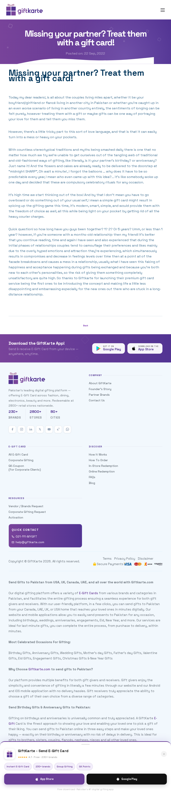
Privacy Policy (124, 559)
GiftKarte (35, 561)
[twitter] (40, 429)
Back (85, 325)
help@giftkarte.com (30, 542)
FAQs (92, 477)
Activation (16, 517)
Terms (107, 559)
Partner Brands (99, 395)
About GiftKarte (100, 383)
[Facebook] (12, 429)
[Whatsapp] (67, 429)
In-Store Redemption (103, 466)
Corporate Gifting (21, 460)
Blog (92, 483)
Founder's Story (100, 389)
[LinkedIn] (30, 429)
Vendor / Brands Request (26, 506)
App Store (47, 779)
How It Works (98, 454)
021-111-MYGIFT (26, 536)
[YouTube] (49, 429)
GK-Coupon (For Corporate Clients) (25, 467)
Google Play (129, 779)
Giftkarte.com (39, 669)
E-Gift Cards (88, 593)
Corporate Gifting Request (27, 512)
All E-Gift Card (18, 454)
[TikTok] (58, 429)
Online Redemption (102, 471)
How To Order (98, 460)
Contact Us (97, 400)
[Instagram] (21, 429)
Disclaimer (145, 559)
